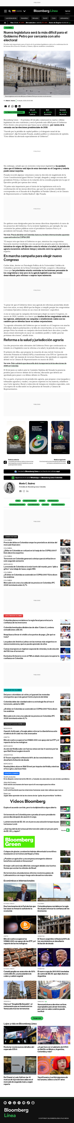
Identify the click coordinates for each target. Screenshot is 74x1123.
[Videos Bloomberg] (37, 801)
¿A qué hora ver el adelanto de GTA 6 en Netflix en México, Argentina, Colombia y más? (53, 1049)
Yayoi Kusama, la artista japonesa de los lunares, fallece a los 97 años (53, 1078)
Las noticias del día (33, 504)
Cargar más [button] (37, 1018)
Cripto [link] (54, 18)
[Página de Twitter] (9, 1102)
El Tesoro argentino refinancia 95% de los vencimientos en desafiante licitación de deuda (28, 759)
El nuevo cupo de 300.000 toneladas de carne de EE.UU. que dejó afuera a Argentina (53, 973)
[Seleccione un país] (24, 11)
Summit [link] (45, 18)
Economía (45, 504)
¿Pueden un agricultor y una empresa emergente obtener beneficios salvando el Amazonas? (28, 860)
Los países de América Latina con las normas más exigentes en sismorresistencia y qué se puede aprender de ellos (20, 463)
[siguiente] (68, 462)
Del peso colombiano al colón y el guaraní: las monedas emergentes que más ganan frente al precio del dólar (27, 695)
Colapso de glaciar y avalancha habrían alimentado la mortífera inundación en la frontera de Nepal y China (30, 852)
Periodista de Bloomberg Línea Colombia (32, 487)
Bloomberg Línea (53, 500)
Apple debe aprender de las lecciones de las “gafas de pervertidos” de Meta (32, 796)
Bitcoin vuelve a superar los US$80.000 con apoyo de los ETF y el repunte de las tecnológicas (20, 941)
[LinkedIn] (27, 491)
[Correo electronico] (20, 491)
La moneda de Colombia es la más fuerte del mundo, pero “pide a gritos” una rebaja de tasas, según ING (31, 568)
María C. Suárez (10, 100)
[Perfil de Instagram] (19, 1102)
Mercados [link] (35, 18)
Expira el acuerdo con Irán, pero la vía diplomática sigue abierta (30, 807)
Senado (42, 500)
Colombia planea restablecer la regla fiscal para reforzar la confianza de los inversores (53, 908)
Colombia (8, 28)
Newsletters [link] (24, 18)
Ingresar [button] (67, 11)
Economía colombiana (58, 504)
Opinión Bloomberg (11, 773)
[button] (5, 106)
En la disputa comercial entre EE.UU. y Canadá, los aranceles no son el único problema (36, 779)
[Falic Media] (67, 13)
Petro (18, 500)
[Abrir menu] (5, 11)
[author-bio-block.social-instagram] (24, 491)
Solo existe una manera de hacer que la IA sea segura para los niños (29, 784)
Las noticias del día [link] (11, 18)
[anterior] (5, 462)
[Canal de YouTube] (14, 1102)
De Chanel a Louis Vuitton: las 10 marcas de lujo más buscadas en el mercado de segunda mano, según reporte (18, 1080)
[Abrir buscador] (9, 11)
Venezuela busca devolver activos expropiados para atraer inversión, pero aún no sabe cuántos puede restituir (52, 1008)
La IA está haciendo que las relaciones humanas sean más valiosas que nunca (33, 790)
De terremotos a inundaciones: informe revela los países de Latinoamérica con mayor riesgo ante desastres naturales (28, 874)
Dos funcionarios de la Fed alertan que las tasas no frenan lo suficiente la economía (53, 462)
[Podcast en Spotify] (32, 1102)
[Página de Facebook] (5, 1102)
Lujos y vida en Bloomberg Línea (20, 1023)
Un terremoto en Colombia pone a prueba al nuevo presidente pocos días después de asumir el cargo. (29, 815)
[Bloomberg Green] (37, 841)
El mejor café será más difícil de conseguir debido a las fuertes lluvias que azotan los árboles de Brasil (30, 867)
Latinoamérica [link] (64, 18)
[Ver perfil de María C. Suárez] (11, 487)
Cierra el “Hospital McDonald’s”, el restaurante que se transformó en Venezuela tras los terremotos (18, 1006)
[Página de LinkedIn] (23, 1102)
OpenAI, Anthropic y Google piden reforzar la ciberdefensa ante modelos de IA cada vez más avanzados (30, 732)
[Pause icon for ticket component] (5, 23)
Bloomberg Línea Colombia (17, 504)
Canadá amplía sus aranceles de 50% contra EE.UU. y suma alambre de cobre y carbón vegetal (19, 973)
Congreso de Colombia (30, 500)
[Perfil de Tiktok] (28, 1102)
